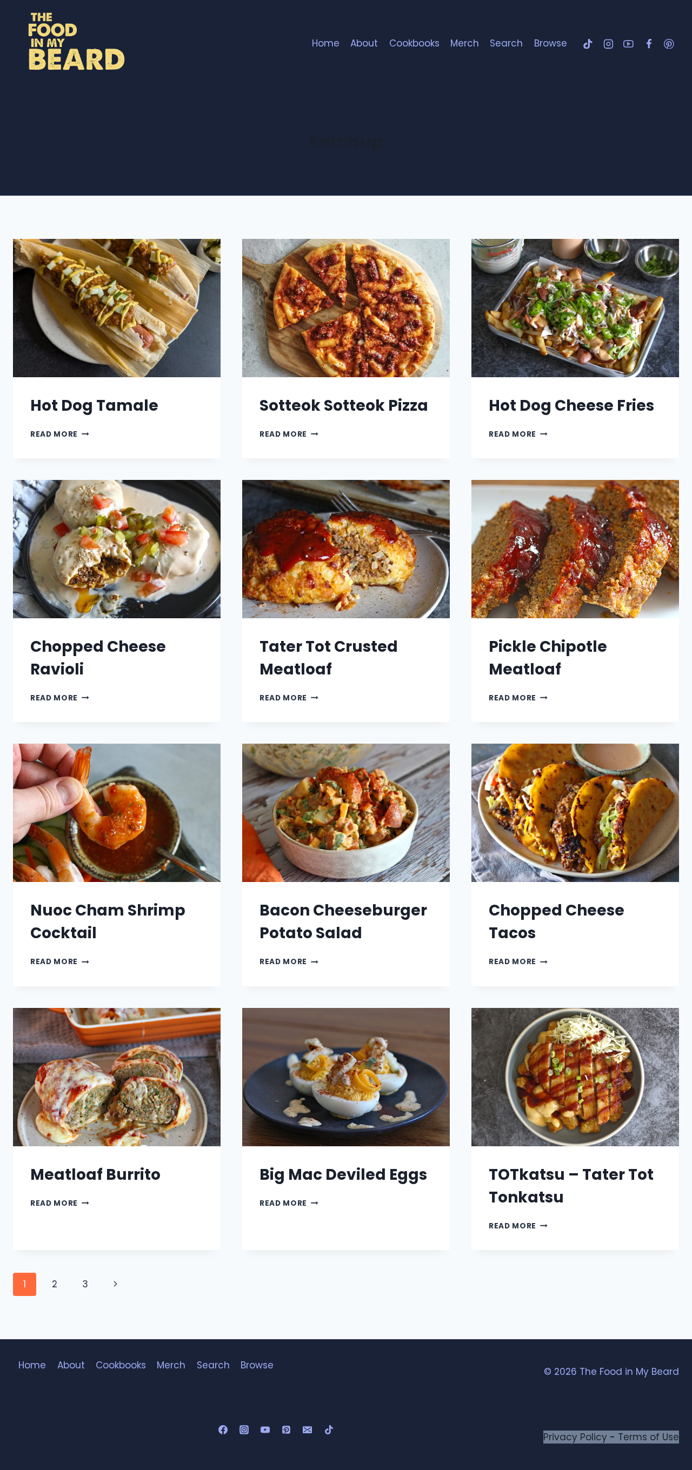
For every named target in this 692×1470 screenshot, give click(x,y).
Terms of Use (648, 1437)
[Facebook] (648, 44)
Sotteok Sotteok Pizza (344, 405)
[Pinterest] (669, 44)
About (364, 43)
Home (326, 43)
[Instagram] (608, 44)
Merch (464, 43)
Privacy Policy (575, 1437)
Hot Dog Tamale (94, 405)
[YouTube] (628, 44)
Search (506, 43)
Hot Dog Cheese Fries (571, 405)
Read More (59, 434)
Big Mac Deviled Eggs (343, 1174)
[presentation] (117, 308)
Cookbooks (414, 43)
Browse (550, 43)
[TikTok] (588, 44)
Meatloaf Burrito (95, 1174)
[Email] (307, 1430)
